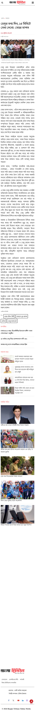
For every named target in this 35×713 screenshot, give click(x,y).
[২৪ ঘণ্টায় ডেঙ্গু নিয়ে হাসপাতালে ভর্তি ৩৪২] (17, 340)
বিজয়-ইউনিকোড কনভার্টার (9, 682)
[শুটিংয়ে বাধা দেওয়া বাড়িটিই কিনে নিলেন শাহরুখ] (17, 416)
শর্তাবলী (22, 679)
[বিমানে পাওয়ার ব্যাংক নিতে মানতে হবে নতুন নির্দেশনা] (17, 516)
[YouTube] (18, 700)
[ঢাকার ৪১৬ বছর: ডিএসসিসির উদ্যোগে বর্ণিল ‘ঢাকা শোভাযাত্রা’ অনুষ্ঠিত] (17, 333)
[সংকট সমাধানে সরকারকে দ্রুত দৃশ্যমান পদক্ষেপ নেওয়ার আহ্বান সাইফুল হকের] (17, 360)
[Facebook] (8, 700)
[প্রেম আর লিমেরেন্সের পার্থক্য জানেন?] (17, 467)
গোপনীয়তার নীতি (13, 679)
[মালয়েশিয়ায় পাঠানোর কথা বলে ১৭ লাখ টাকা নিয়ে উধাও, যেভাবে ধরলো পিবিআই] (17, 381)
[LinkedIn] (22, 700)
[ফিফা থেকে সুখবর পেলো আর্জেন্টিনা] (17, 492)
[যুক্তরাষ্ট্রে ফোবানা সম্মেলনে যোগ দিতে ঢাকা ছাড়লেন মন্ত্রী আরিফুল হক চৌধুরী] (17, 370)
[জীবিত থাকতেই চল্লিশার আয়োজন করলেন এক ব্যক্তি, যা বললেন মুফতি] (17, 442)
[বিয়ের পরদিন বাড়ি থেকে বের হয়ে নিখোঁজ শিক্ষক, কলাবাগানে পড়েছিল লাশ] (17, 391)
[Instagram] (27, 700)
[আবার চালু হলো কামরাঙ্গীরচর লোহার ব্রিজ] (17, 345)
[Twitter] (13, 700)
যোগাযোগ (4, 679)
